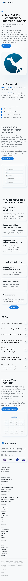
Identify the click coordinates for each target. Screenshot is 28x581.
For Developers (4, 481)
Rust (2, 499)
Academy (3, 545)
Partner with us (4, 531)
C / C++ (17, 497)
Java (6, 497)
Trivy (2, 519)
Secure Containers (5, 471)
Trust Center (4, 553)
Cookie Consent (5, 570)
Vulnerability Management (7, 487)
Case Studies (4, 549)
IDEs (2, 517)
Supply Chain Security (6, 489)
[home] (7, 2)
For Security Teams (5, 477)
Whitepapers (4, 551)
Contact (3, 537)
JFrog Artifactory (5, 507)
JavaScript (10, 497)
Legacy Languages (10, 499)
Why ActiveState (5, 529)
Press (2, 535)
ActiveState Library (5, 467)
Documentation (4, 547)
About (2, 527)
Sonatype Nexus (4, 509)
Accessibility (4, 578)
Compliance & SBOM (5, 491)
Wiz (2, 521)
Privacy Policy (4, 575)
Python (2, 497)
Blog (2, 543)
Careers (3, 533)
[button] (25, 2)
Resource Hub (4, 555)
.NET (5, 499)
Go (13, 497)
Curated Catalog (5, 469)
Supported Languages (6, 501)
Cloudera (3, 513)
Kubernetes (3, 511)
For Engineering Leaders (6, 479)
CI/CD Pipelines (4, 515)
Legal (2, 572)
